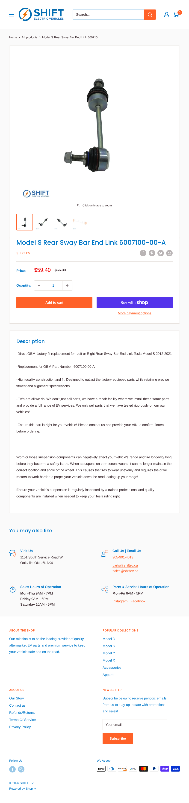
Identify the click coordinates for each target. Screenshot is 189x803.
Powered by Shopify (22, 788)
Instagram (120, 601)
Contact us (17, 705)
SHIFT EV (23, 253)
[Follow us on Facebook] (12, 769)
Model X (109, 660)
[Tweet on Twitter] (160, 253)
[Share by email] (169, 253)
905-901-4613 (122, 557)
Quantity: (23, 285)
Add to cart (54, 302)
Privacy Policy (20, 727)
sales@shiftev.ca (125, 571)
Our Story (16, 698)
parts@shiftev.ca (125, 565)
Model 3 (109, 639)
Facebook (137, 601)
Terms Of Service (22, 720)
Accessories (112, 667)
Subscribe (117, 738)
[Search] (150, 14)
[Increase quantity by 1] (67, 285)
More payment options (134, 313)
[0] (176, 14)
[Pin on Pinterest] (152, 253)
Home (13, 37)
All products (30, 37)
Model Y (109, 653)
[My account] (166, 14)
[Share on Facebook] (143, 253)
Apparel (108, 675)
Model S (109, 646)
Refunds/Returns (22, 712)
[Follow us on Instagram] (21, 769)
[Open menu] (11, 14)
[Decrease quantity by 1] (39, 285)
